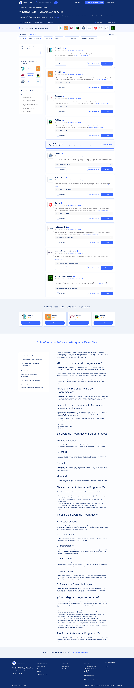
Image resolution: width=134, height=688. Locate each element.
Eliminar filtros (32, 34)
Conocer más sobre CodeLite (101, 79)
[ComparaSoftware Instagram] (22, 673)
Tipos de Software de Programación (31, 380)
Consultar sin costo (93, 64)
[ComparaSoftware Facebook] (19, 673)
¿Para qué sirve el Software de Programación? (30, 364)
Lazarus (58, 153)
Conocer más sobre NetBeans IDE (90, 234)
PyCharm (59, 120)
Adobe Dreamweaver (64, 276)
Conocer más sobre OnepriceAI (80, 55)
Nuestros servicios (65, 666)
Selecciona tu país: (110, 662)
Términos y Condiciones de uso (114, 685)
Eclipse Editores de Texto (65, 251)
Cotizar (107, 64)
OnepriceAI (60, 48)
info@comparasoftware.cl (92, 679)
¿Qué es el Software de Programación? (32, 359)
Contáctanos (87, 663)
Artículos (50, 22)
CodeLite (59, 72)
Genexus (58, 96)
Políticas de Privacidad (90, 685)
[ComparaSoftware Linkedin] (13, 673)
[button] (84, 59)
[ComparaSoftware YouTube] (16, 673)
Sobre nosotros (41, 666)
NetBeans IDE (61, 227)
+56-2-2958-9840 (89, 675)
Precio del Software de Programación (32, 387)
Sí (25, 52)
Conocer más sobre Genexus (103, 103)
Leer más (56, 17)
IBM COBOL (60, 177)
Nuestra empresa (42, 663)
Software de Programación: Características (29, 370)
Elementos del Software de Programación (29, 375)
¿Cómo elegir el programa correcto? (31, 384)
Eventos (39, 671)
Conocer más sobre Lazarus (102, 160)
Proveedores (64, 663)
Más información (39, 22)
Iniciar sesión (110, 2)
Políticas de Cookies (101, 685)
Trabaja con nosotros (42, 674)
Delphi (57, 203)
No (36, 52)
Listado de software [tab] (25, 22)
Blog (38, 669)
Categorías (77, 2)
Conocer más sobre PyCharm (96, 127)
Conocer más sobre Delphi (103, 210)
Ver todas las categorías (80, 652)
